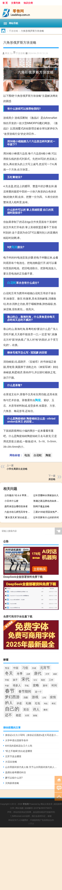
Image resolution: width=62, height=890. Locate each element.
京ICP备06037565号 (42, 807)
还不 (8, 714)
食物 (35, 715)
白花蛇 (11, 282)
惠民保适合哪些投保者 (16, 506)
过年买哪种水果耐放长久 (46, 495)
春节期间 (25, 691)
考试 (54, 703)
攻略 (36, 685)
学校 (7, 679)
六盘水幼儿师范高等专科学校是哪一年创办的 (18, 511)
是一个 (38, 691)
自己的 (12, 708)
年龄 (7, 685)
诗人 (36, 709)
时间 (54, 685)
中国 (15, 668)
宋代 (25, 679)
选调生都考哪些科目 (15, 772)
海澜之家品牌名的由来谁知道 (47, 500)
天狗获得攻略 (12, 783)
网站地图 (19, 807)
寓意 (43, 679)
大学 (47, 674)
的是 (19, 703)
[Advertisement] (31, 858)
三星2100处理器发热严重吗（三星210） (47, 511)
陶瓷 (38, 400)
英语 (26, 709)
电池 (14, 247)
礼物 (28, 703)
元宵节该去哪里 (13, 756)
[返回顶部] (58, 796)
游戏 (35, 696)
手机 (27, 685)
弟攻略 (51, 479)
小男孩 (31, 823)
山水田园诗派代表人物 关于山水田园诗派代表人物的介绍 (32, 767)
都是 (18, 715)
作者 (34, 667)
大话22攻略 (11, 761)
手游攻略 (13, 30)
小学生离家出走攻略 (17, 468)
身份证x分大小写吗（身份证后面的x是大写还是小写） (32, 735)
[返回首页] (58, 779)
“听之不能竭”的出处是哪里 (18, 751)
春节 (10, 690)
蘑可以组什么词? (14, 777)
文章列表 (15, 2)
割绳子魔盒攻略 (41, 506)
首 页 (5, 2)
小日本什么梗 (11, 500)
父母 (44, 697)
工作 (51, 679)
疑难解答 (29, 807)
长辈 (27, 715)
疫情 (53, 697)
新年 (45, 685)
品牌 (28, 674)
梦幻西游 (12, 696)
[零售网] (31, 12)
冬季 (19, 673)
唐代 (37, 673)
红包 (37, 703)
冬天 (9, 673)
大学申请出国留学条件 (16, 740)
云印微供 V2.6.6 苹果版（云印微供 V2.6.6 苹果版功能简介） (18, 495)
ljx (11, 53)
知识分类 (28, 2)
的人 (9, 702)
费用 (45, 709)
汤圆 (25, 697)
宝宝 (35, 680)
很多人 (17, 685)
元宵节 (45, 667)
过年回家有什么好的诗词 (46, 517)
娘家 (55, 674)
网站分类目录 (46, 803)
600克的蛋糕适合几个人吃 (18, 745)
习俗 (25, 667)
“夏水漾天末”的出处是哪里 (18, 517)
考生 (46, 703)
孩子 (15, 679)
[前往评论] (58, 788)
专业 (7, 668)
